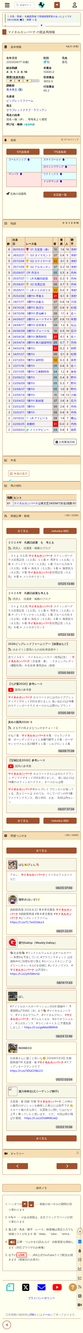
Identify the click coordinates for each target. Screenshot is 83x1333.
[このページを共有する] (7, 1325)
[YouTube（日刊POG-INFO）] (57, 1287)
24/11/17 (18, 301)
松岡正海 (76, 354)
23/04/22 (19, 400)
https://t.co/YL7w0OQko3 (27, 922)
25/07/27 (18, 278)
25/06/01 (19, 284)
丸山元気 (76, 325)
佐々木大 (76, 313)
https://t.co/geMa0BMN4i (41, 1027)
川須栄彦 (76, 301)
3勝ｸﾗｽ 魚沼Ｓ (35, 307)
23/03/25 (19, 406)
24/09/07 (19, 319)
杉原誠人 (76, 307)
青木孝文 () (14, 89)
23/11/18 (18, 365)
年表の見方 (20, 473)
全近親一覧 (60, 194)
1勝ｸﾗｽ (30, 348)
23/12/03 (18, 360)
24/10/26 (18, 307)
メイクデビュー (39, 429)
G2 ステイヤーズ (40, 261)
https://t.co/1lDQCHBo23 (26, 1070)
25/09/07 (19, 272)
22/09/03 (19, 429)
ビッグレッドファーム (19, 100)
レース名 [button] (31, 243)
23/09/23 (19, 377)
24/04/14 (19, 342)
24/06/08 (19, 330)
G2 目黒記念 (37, 284)
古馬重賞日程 (66, 442)
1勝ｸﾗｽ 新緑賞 (35, 400)
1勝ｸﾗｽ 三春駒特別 (37, 371)
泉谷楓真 (76, 371)
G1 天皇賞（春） (40, 249)
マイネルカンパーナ (26, 503)
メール (46, 1314)
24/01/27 (18, 354)
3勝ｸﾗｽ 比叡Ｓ (35, 301)
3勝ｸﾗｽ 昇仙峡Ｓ (36, 313)
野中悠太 (76, 377)
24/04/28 (19, 336)
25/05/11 (18, 290)
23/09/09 (19, 383)
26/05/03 (19, 249)
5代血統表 (23, 151)
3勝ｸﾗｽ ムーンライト (39, 319)
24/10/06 (19, 313)
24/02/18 (18, 348)
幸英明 (75, 319)
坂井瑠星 (76, 360)
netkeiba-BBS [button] (60, 531)
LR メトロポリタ (40, 290)
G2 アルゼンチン (40, 266)
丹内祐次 (76, 272)
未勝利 (30, 424)
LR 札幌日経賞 (39, 278)
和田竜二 (76, 348)
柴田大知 (76, 429)
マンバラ (13, 173)
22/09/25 (19, 424)
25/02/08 (19, 296)
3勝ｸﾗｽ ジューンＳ (37, 330)
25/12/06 (18, 261)
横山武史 (76, 418)
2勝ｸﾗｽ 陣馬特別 (36, 336)
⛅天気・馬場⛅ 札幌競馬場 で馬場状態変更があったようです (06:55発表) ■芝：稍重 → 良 (39, 18)
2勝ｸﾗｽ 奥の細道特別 (39, 342)
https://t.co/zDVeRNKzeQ (41, 1118)
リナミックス (50, 173)
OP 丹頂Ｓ (32, 272)
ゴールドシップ (17, 159)
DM (32, 1314)
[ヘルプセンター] (73, 1287)
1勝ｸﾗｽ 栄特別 (35, 360)
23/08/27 (19, 389)
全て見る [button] (23, 531)
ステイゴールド (52, 159)
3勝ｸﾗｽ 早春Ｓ (35, 296)
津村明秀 (76, 249)
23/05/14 (19, 394)
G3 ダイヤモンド (40, 255)
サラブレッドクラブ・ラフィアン (26, 110)
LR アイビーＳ (39, 418)
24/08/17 (18, 325)
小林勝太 (76, 394)
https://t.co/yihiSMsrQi (25, 973)
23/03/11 (18, 412)
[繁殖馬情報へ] (28, 159)
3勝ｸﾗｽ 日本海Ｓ (36, 325)
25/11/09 (18, 266)
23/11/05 (18, 371)
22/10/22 (18, 418)
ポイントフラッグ (53, 166)
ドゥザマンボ (50, 181)
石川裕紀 (76, 330)
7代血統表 (60, 151)
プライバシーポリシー (41, 1298)
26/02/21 (18, 255)
